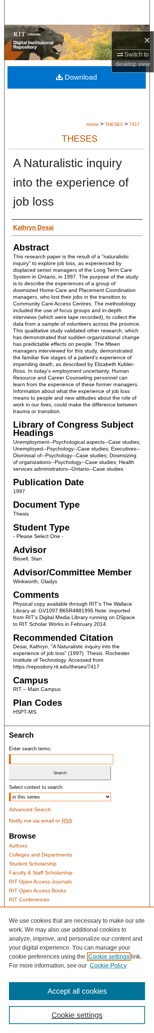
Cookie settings (108, 956)
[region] (77, 970)
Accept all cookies (77, 991)
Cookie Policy (108, 965)
